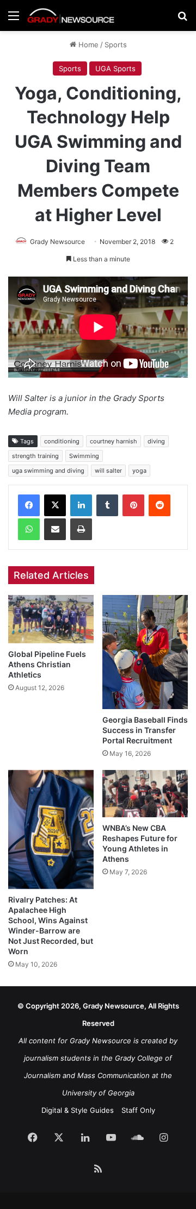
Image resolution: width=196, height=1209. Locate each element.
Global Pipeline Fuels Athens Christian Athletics (47, 664)
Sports (116, 44)
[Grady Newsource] (70, 15)
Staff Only (138, 1110)
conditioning (61, 441)
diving (156, 441)
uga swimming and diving (48, 470)
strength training (35, 456)
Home (87, 44)
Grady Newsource (57, 241)
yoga (139, 470)
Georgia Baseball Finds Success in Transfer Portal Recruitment (145, 730)
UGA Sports (115, 68)
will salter (108, 470)
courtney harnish (113, 441)
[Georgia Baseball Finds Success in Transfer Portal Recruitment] (145, 652)
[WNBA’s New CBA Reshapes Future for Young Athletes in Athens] (145, 794)
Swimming (84, 456)
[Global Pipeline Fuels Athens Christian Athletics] (51, 619)
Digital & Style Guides (77, 1110)
